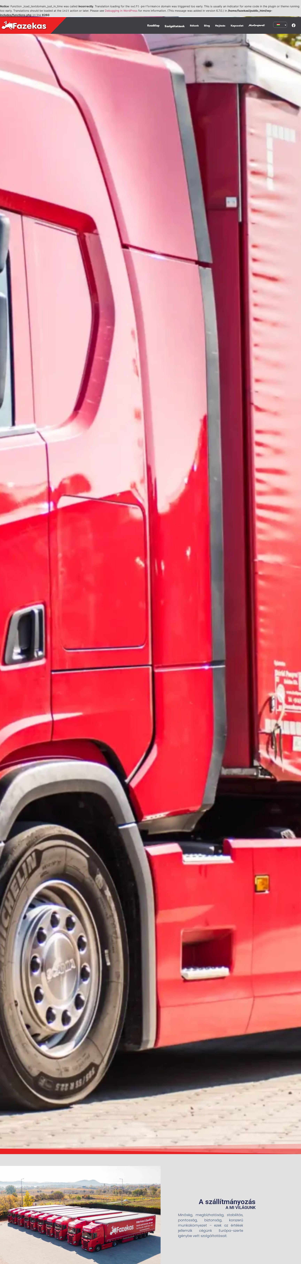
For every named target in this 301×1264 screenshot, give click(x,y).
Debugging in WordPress (121, 10)
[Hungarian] (279, 24)
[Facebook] (294, 25)
